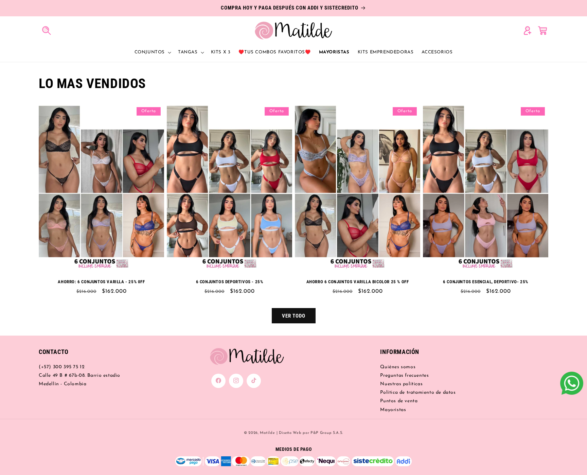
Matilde (267, 433)
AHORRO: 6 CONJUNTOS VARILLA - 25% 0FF (101, 281)
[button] (46, 30)
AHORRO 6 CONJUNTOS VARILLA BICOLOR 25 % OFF (357, 281)
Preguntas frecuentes (404, 375)
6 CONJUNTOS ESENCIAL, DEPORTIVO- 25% (485, 281)
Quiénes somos (397, 366)
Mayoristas (393, 409)
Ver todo (293, 315)
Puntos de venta (398, 401)
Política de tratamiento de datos (418, 392)
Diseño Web (290, 433)
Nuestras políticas (401, 383)
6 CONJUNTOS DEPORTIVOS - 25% (229, 281)
